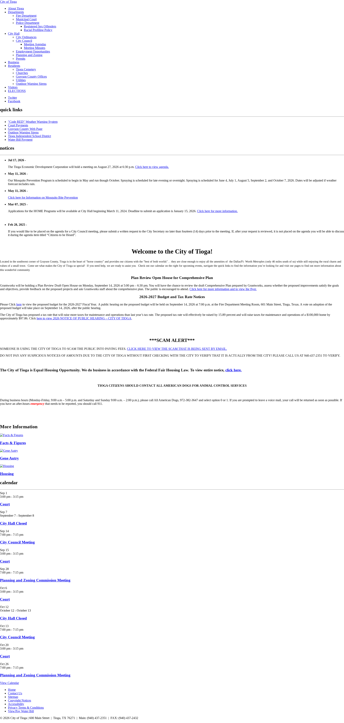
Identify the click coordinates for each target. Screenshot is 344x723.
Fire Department (26, 15)
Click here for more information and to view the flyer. (223, 289)
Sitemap (13, 697)
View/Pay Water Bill (21, 711)
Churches (22, 73)
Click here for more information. (217, 211)
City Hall (14, 33)
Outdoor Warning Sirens (31, 83)
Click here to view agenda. (152, 167)
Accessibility (16, 704)
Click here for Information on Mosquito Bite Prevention (43, 197)
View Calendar (9, 683)
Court (5, 504)
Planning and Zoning (29, 55)
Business (13, 62)
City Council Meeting (17, 542)
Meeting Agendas (35, 44)
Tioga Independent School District (29, 136)
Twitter (12, 97)
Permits (20, 58)
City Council (24, 40)
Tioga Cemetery (26, 69)
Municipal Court (26, 19)
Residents (14, 65)
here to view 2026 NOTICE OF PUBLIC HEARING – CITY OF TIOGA (84, 318)
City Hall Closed (13, 523)
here (19, 304)
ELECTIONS (17, 91)
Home (12, 689)
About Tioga (16, 8)
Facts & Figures (13, 443)
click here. (233, 370)
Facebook (14, 101)
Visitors (13, 87)
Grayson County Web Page (25, 129)
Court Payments (18, 125)
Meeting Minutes (34, 48)
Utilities (21, 80)
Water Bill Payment (20, 139)
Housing (7, 474)
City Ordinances (26, 37)
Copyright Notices (19, 700)
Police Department (27, 22)
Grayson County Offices (31, 76)
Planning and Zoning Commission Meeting (35, 580)
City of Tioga (8, 1)
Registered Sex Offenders (40, 26)
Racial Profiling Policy (38, 30)
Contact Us (15, 693)
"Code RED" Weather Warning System (33, 121)
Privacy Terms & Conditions (26, 707)
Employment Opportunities (33, 51)
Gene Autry (9, 458)
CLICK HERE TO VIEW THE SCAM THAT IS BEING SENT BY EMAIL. (177, 348)
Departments (16, 12)
